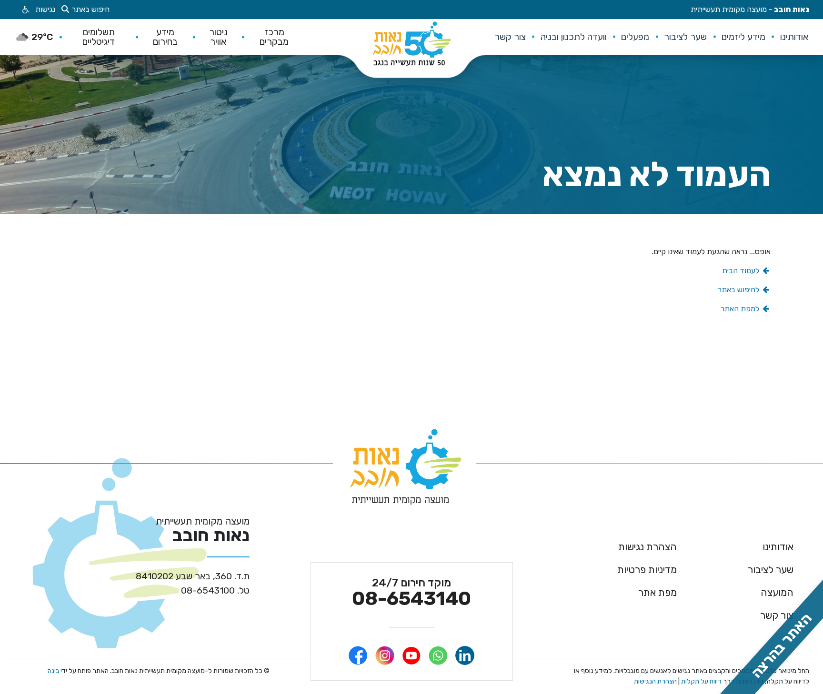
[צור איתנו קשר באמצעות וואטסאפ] (438, 655)
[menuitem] (794, 36)
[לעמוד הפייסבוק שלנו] (358, 655)
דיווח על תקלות (701, 681)
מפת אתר (657, 592)
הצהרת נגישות (647, 547)
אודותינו (778, 547)
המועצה (777, 592)
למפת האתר (741, 308)
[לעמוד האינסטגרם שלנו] (384, 655)
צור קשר (776, 615)
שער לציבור (770, 569)
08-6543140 (411, 593)
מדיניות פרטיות (647, 569)
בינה (53, 671)
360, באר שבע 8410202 (193, 576)
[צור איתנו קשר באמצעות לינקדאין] (464, 655)
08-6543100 (215, 590)
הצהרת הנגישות (655, 681)
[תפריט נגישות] (25, 9)
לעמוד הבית (741, 270)
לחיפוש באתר (739, 289)
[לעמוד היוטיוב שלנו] (411, 655)
